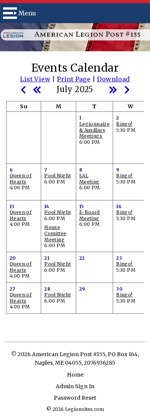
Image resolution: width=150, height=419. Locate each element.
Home (75, 374)
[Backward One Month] (23, 89)
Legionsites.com (84, 409)
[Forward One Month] (127, 89)
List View (35, 79)
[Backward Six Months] (37, 89)
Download (113, 79)
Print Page (73, 79)
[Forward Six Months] (113, 89)
